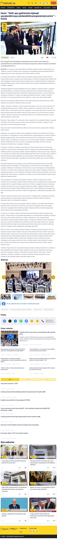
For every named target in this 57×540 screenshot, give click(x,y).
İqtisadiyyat (11, 7)
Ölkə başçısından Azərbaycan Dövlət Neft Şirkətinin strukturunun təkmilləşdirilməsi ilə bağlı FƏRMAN (13, 350)
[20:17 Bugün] (42, 478)
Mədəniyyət (38, 7)
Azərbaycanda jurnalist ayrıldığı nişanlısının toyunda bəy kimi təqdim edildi (23, 392)
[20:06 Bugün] (14, 504)
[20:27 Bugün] (14, 478)
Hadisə (30, 7)
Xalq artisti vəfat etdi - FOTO (9, 383)
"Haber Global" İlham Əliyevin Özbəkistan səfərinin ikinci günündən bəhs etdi (42, 515)
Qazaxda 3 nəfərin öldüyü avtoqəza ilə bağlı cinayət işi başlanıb (20, 425)
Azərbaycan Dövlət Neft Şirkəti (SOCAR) (21, 309)
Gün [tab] (10, 379)
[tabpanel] (28, 411)
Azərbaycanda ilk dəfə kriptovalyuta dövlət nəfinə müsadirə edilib (20, 416)
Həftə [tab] (28, 379)
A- (52, 57)
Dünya (54, 7)
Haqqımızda (23, 528)
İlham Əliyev (5, 309)
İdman (24, 7)
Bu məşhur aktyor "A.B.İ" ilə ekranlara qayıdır (14, 433)
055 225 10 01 (50, 322)
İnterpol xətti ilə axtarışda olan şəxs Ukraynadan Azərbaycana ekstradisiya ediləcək (42, 462)
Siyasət (3, 7)
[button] (53, 277)
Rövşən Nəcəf (37, 309)
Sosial (18, 7)
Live (55, 2)
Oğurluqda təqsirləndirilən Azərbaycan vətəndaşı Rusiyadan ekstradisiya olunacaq (14, 489)
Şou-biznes (47, 7)
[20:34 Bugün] (42, 451)
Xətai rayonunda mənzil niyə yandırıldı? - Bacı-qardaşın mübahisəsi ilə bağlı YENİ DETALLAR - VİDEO (25, 409)
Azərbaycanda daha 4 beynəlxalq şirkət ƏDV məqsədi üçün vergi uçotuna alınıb (42, 368)
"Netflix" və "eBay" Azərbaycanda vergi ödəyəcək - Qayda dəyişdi (13, 368)
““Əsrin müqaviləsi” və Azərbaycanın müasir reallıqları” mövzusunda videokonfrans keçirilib (42, 350)
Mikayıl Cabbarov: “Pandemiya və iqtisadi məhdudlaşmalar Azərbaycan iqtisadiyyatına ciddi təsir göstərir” (13, 360)
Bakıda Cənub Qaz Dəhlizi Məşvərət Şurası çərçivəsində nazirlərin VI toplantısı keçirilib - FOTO (42, 359)
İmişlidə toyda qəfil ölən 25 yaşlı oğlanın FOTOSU (15, 400)
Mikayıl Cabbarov (48, 309)
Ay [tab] (47, 379)
